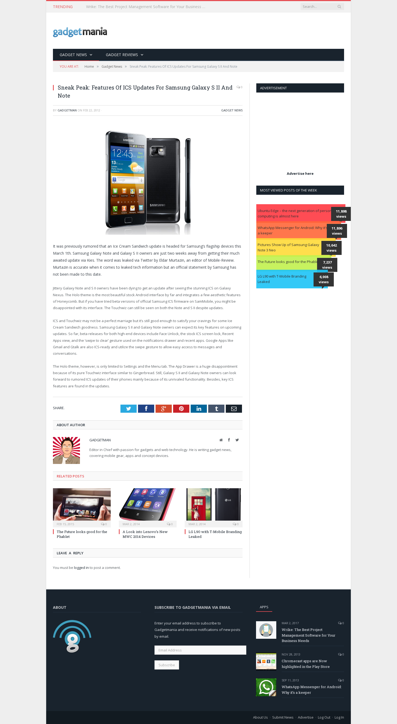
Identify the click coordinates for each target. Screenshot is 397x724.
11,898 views (341, 214)
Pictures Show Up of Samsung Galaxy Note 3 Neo (288, 247)
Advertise (306, 717)
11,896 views (337, 231)
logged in (81, 567)
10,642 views (331, 248)
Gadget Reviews (122, 54)
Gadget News (73, 54)
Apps (264, 607)
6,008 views (324, 279)
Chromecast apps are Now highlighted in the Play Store (306, 663)
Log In (339, 717)
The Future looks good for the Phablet (288, 261)
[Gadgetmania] (80, 30)
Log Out (324, 717)
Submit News (283, 717)
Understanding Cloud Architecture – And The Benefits (132, 6)
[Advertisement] (245, 31)
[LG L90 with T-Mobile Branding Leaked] (214, 507)
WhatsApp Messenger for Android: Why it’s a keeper (293, 230)
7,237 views (327, 265)
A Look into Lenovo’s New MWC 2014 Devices (145, 534)
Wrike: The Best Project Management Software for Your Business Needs (308, 635)
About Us (260, 717)
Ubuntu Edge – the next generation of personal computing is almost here (296, 213)
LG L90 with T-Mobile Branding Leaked (282, 279)
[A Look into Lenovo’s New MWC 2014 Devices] (148, 507)
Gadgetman (67, 110)
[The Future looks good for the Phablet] (82, 507)
